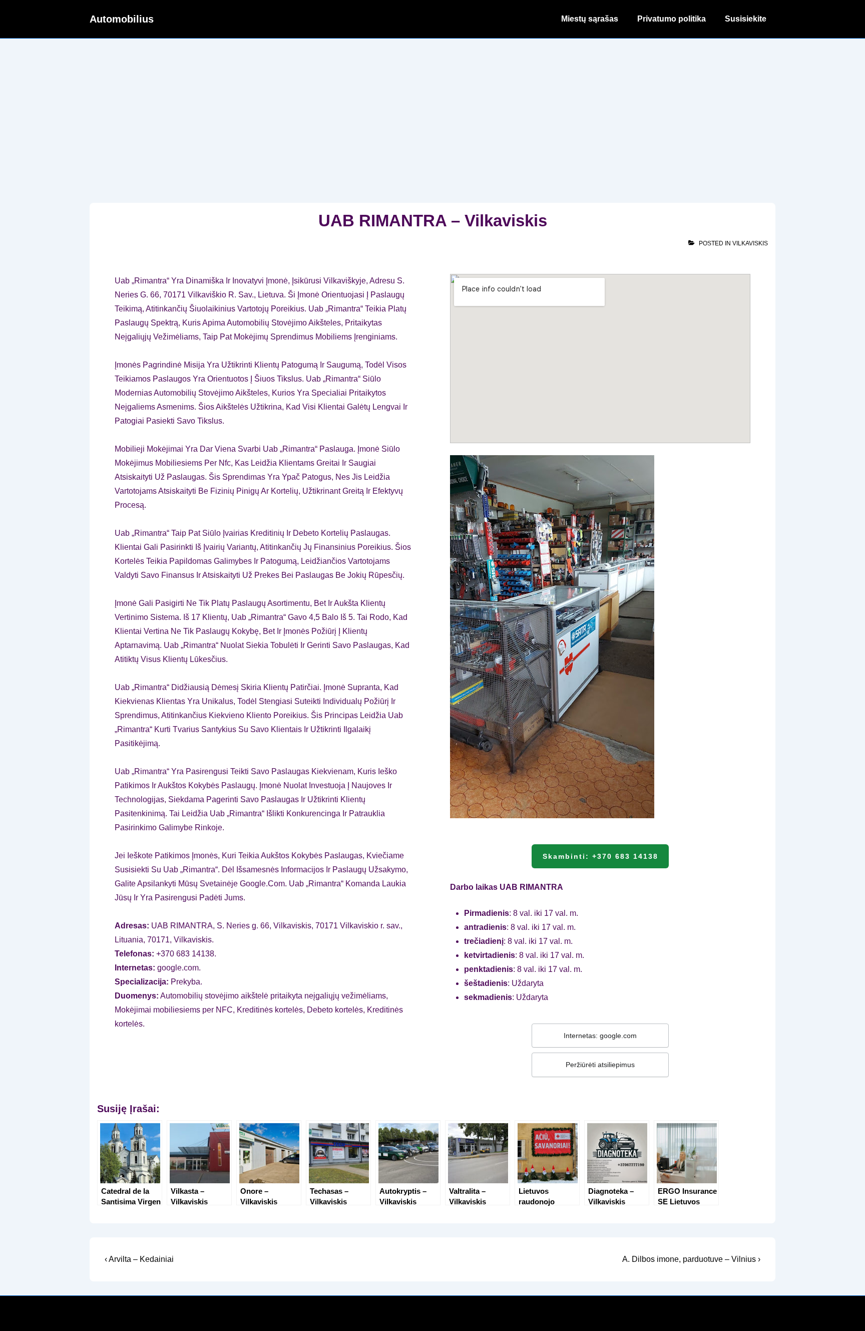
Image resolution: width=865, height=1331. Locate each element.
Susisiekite (745, 19)
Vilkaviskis (750, 243)
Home (531, 19)
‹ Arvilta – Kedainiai (139, 1259)
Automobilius (122, 19)
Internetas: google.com (600, 1036)
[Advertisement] (432, 114)
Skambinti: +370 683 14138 (600, 856)
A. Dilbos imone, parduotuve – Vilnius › (691, 1259)
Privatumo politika (671, 19)
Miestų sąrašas (589, 19)
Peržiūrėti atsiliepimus (600, 1065)
